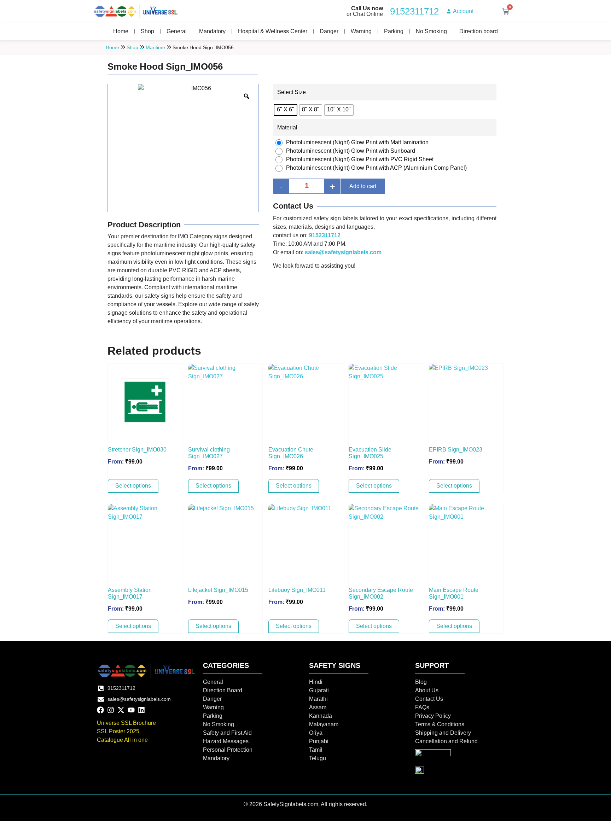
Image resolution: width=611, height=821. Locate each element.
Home (120, 31)
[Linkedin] (141, 710)
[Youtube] (131, 710)
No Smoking (431, 31)
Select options (133, 486)
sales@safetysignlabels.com (343, 252)
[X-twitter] (120, 710)
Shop (147, 31)
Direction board (478, 31)
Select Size (291, 92)
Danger (329, 31)
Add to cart (362, 186)
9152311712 (325, 235)
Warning (361, 31)
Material (287, 127)
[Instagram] (110, 710)
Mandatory (212, 31)
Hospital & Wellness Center (272, 31)
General (177, 31)
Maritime (155, 47)
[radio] (285, 110)
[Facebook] (100, 710)
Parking (393, 31)
